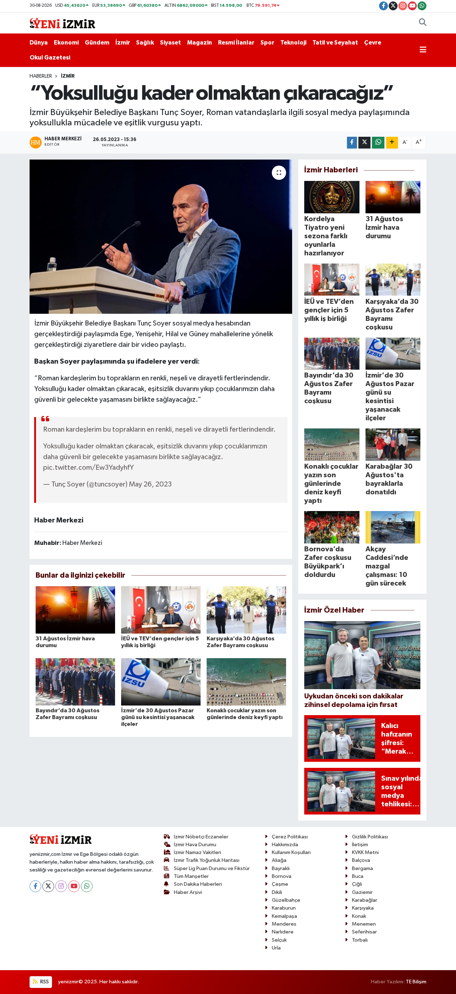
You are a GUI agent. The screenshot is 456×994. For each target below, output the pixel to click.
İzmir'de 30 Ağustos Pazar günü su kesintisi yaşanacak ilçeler (158, 717)
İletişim (360, 844)
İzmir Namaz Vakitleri (197, 852)
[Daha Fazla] (392, 143)
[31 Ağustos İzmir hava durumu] (75, 610)
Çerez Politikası (290, 836)
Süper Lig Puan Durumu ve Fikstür (212, 868)
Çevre (372, 43)
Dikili (277, 892)
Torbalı (360, 940)
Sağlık (145, 43)
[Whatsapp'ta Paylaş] (378, 143)
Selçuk (279, 940)
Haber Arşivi (188, 892)
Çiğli (357, 884)
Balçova (361, 860)
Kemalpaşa (284, 916)
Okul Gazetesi (50, 57)
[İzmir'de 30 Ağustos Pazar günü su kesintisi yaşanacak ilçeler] (161, 681)
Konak (359, 916)
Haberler (41, 76)
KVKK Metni (365, 852)
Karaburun (284, 908)
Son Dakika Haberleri (198, 884)
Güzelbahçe (286, 900)
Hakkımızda (285, 844)
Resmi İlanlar (236, 43)
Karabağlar (364, 900)
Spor (267, 43)
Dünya (39, 43)
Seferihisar (364, 932)
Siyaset (170, 43)
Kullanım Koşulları (291, 852)
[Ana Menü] (423, 50)
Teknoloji (293, 43)
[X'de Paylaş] (364, 143)
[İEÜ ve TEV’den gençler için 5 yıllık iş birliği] (161, 610)
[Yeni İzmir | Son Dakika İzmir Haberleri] (62, 22)
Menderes (284, 924)
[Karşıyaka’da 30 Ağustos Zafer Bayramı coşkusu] (246, 610)
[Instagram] (61, 886)
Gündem (97, 43)
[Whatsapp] (87, 886)
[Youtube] (74, 886)
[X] (48, 886)
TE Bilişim (416, 981)
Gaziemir (362, 892)
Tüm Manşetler (191, 876)
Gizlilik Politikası (370, 836)
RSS (44, 981)
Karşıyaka (363, 908)
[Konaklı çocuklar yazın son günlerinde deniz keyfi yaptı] (246, 681)
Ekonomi (66, 43)
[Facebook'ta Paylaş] (352, 143)
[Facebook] (35, 886)
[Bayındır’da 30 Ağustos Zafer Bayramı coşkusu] (75, 681)
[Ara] (422, 23)
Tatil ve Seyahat (335, 43)
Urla (276, 948)
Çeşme (280, 884)
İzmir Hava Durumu (195, 844)
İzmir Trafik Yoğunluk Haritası (206, 860)
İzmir (122, 43)
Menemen (364, 924)
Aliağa (279, 860)
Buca (357, 876)
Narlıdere (283, 932)
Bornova (281, 876)
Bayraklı (281, 868)
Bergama (362, 868)
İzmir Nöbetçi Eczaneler (201, 836)
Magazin (199, 43)
